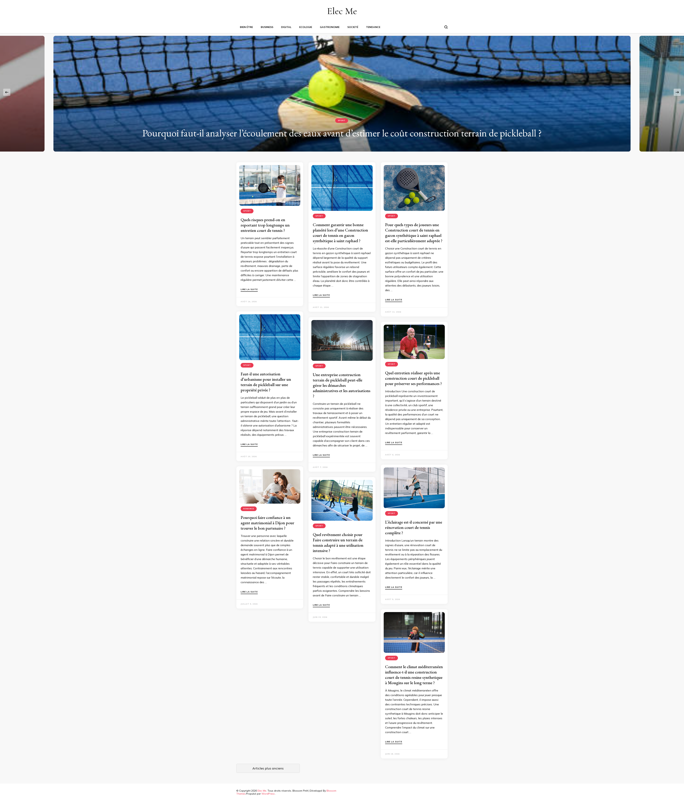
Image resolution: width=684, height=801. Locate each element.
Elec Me (342, 11)
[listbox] (342, 92)
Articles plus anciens (268, 768)
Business (267, 27)
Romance (248, 509)
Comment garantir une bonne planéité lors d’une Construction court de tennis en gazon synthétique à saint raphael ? (340, 232)
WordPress (268, 793)
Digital (286, 27)
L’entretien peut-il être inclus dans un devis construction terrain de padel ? (342, 132)
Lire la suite (249, 289)
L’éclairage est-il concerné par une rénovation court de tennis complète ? (413, 527)
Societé (352, 27)
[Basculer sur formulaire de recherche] (446, 27)
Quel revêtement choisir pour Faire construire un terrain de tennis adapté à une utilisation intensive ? (338, 542)
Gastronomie (330, 27)
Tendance (373, 27)
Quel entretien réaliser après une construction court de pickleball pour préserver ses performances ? (413, 378)
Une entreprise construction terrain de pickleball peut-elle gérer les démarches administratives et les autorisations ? (341, 385)
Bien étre (246, 27)
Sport (341, 120)
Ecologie (305, 27)
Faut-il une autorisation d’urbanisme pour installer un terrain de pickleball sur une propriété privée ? (266, 382)
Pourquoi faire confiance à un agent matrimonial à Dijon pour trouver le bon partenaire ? (267, 523)
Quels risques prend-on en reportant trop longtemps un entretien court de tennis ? (265, 225)
